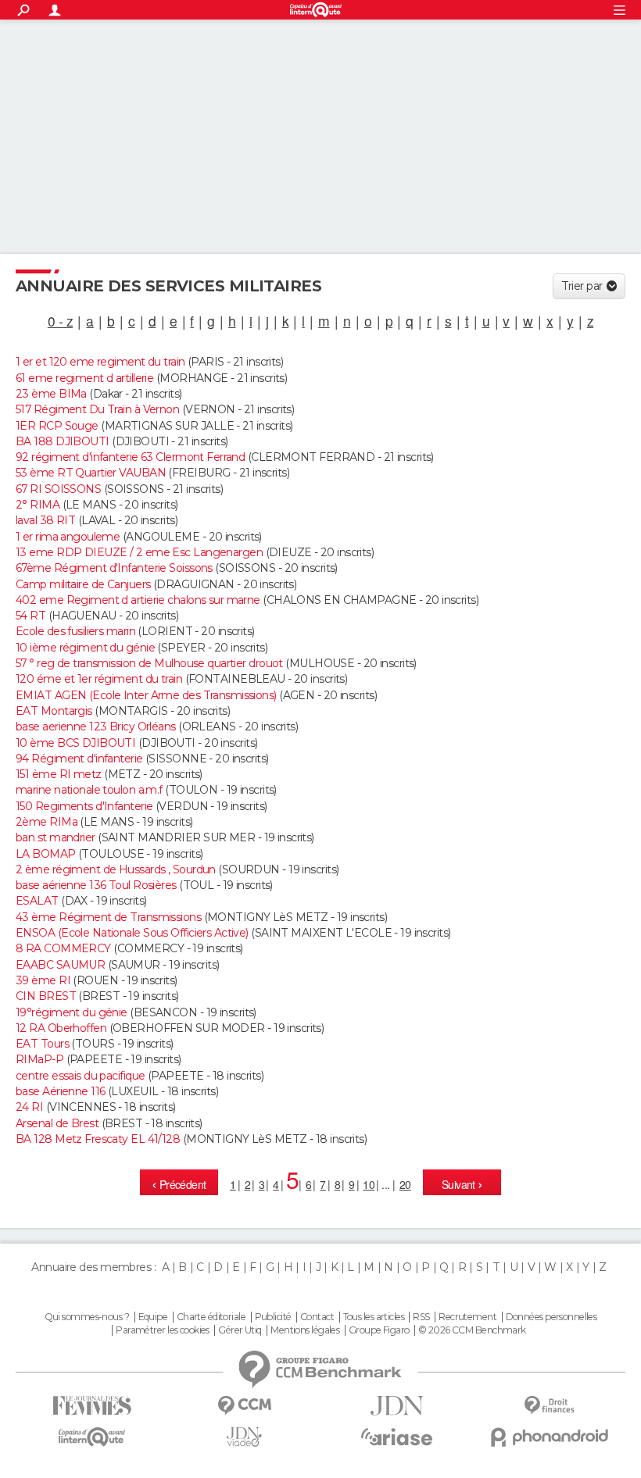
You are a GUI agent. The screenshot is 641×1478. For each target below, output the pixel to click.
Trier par (582, 286)
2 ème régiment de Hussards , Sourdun (116, 869)
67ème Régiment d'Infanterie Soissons (114, 568)
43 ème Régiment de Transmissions (108, 917)
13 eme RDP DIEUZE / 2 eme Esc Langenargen (139, 552)
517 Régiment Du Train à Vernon (97, 409)
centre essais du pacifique (80, 1076)
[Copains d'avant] (92, 1437)
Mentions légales (304, 1330)
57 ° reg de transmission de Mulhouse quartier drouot (149, 663)
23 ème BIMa (51, 394)
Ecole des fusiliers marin (75, 631)
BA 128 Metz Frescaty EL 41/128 (98, 1139)
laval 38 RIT (45, 520)
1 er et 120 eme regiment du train (100, 362)
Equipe (153, 1317)
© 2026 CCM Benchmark (472, 1330)
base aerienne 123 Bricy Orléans (96, 726)
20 (405, 1184)
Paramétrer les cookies (162, 1330)
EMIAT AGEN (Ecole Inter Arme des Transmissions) (146, 695)
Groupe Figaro (379, 1330)
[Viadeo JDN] (244, 1437)
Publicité (273, 1317)
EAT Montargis (54, 711)
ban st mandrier (55, 837)
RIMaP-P (39, 1059)
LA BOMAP (46, 854)
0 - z (60, 320)
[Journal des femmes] (92, 1406)
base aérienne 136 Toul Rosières (96, 885)
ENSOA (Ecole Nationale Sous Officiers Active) (132, 933)
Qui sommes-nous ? (87, 1317)
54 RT (30, 616)
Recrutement (467, 1317)
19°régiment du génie (71, 1012)
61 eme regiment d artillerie (84, 378)
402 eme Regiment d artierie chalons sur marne (138, 600)
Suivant (460, 1184)
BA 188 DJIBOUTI (62, 441)
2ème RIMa (46, 822)
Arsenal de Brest (57, 1123)
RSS (421, 1317)
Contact (317, 1317)
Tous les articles (373, 1317)
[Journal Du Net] (396, 1406)
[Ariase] (396, 1436)
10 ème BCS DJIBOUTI (75, 743)
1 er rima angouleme (68, 537)
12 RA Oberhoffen (61, 1028)
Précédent (181, 1184)
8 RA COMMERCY (63, 948)
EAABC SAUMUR (60, 965)
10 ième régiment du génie (85, 648)
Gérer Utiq (239, 1330)
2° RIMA (37, 505)
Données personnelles (551, 1317)
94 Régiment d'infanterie (79, 758)
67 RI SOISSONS (58, 489)
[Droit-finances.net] (549, 1406)
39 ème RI (43, 980)
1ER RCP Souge (57, 426)
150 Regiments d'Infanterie (84, 806)
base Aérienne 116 (60, 1091)
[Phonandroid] (549, 1437)
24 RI (29, 1107)
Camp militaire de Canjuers (83, 584)
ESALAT (37, 901)
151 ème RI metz (59, 774)
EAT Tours (42, 1044)
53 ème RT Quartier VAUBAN (91, 473)
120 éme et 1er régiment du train (99, 679)
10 (368, 1184)
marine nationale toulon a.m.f (89, 790)
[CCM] (244, 1406)
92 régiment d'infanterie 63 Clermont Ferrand (130, 457)
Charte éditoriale (211, 1317)
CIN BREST (46, 996)
